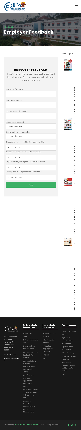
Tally (63, 374)
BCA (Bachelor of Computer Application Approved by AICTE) (30, 380)
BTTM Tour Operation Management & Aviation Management (29, 406)
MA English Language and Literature (47, 349)
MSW (44, 358)
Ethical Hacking (68, 353)
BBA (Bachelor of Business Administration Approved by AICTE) (29, 366)
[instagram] (76, 425)
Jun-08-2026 (74, 250)
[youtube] (72, 425)
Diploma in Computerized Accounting (67, 340)
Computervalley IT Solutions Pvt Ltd (28, 425)
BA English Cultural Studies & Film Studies (30, 355)
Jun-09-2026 (74, 70)
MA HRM (45, 355)
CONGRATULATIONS (74, 100)
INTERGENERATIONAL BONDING (74, 288)
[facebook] (68, 425)
